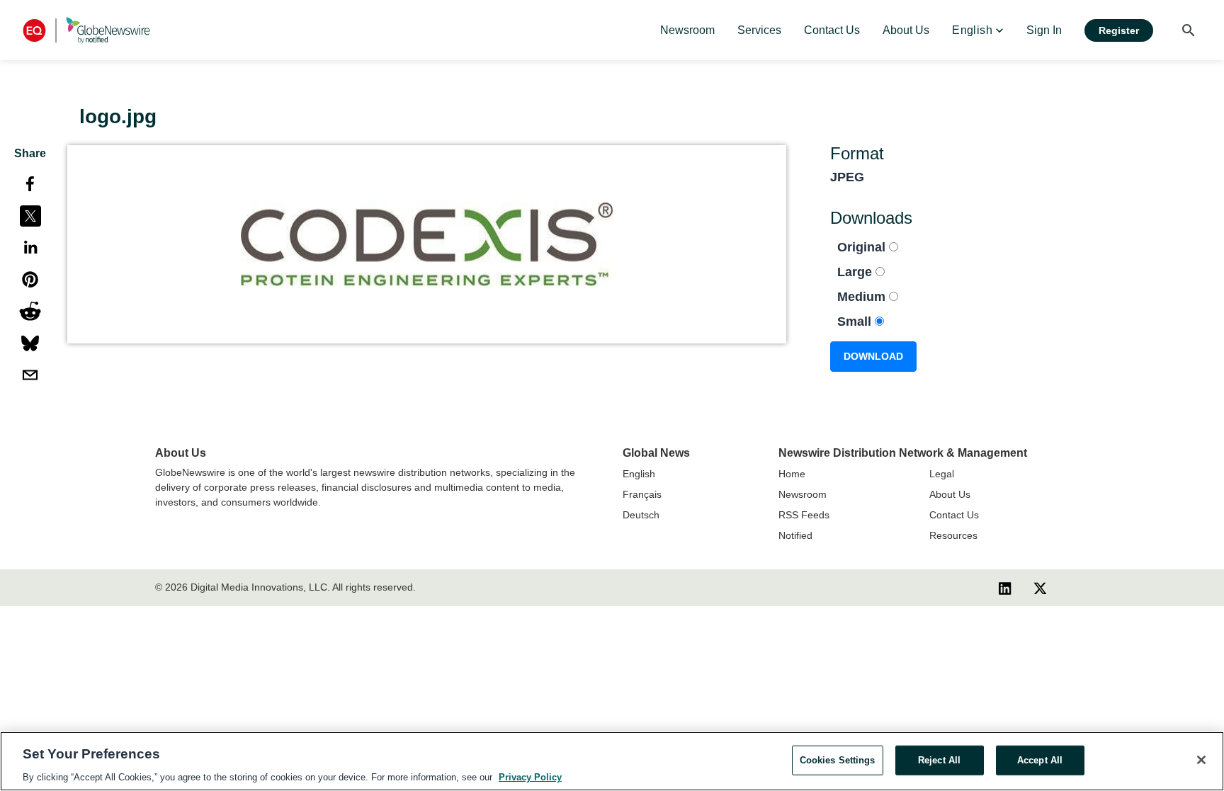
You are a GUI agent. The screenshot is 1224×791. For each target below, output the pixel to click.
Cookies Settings (838, 759)
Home (791, 473)
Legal (941, 473)
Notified (795, 535)
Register (1119, 30)
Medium (863, 297)
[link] (687, 30)
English (639, 473)
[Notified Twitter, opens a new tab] (1040, 588)
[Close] (1201, 759)
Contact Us (954, 514)
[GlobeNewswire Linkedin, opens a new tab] (1005, 588)
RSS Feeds (803, 514)
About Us (949, 494)
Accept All (1039, 759)
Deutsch (641, 514)
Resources (953, 535)
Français (642, 494)
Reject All (939, 759)
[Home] (86, 30)
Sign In (1044, 30)
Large (856, 272)
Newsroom (802, 494)
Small (856, 321)
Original (863, 247)
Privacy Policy (530, 776)
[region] (612, 761)
